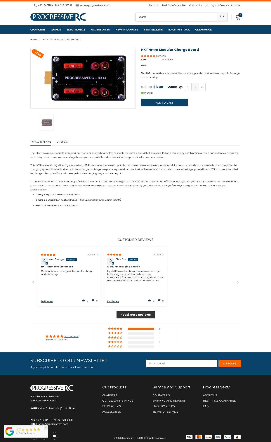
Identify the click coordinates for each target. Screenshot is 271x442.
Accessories (100, 29)
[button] (148, 55)
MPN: (144, 65)
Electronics (76, 29)
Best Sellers (153, 29)
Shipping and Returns (169, 400)
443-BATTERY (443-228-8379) (55, 5)
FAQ (206, 406)
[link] (54, 436)
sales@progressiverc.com (95, 5)
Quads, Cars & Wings (117, 400)
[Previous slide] (33, 282)
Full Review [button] (47, 301)
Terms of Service (165, 411)
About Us (154, 5)
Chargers (37, 29)
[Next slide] (238, 282)
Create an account (230, 5)
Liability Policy (164, 406)
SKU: (144, 59)
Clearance (203, 29)
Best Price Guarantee (173, 5)
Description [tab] (40, 142)
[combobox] (176, 17)
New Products (126, 29)
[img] (48, 254)
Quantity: (175, 87)
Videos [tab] (62, 142)
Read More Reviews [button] (136, 315)
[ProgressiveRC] (9, 436)
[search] (222, 17)
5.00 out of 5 (72, 336)
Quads (56, 29)
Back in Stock (179, 29)
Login (213, 5)
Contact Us (195, 5)
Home (33, 39)
